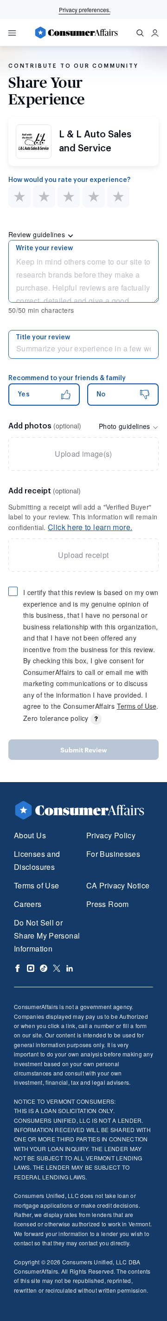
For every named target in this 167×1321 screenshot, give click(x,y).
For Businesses (113, 853)
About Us (30, 835)
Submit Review (83, 750)
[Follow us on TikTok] (43, 968)
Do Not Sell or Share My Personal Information (47, 935)
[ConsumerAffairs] (76, 32)
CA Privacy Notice (117, 885)
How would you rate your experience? (69, 180)
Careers (28, 904)
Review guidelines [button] (37, 234)
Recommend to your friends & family (67, 378)
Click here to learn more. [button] (90, 527)
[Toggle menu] (12, 32)
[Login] (154, 32)
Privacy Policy (110, 835)
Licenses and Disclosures (37, 860)
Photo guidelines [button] (125, 426)
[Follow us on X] (56, 968)
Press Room (107, 904)
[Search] (140, 32)
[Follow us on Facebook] (17, 968)
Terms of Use (136, 706)
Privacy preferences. (84, 9)
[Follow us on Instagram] (30, 968)
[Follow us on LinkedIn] (69, 968)
